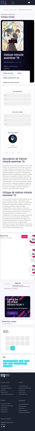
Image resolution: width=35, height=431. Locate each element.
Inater (12, 145)
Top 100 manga (4, 407)
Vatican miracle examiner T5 (10, 361)
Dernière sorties (4, 409)
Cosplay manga (4, 411)
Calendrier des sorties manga (7, 405)
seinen (10, 363)
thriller (5, 363)
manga (21, 361)
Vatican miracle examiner (14, 70)
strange (27, 361)
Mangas (3, 400)
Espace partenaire (22, 406)
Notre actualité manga (5, 403)
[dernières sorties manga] (13, 2)
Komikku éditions (13, 66)
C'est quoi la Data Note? (24, 404)
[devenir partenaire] (17, 307)
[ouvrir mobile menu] (29, 2)
